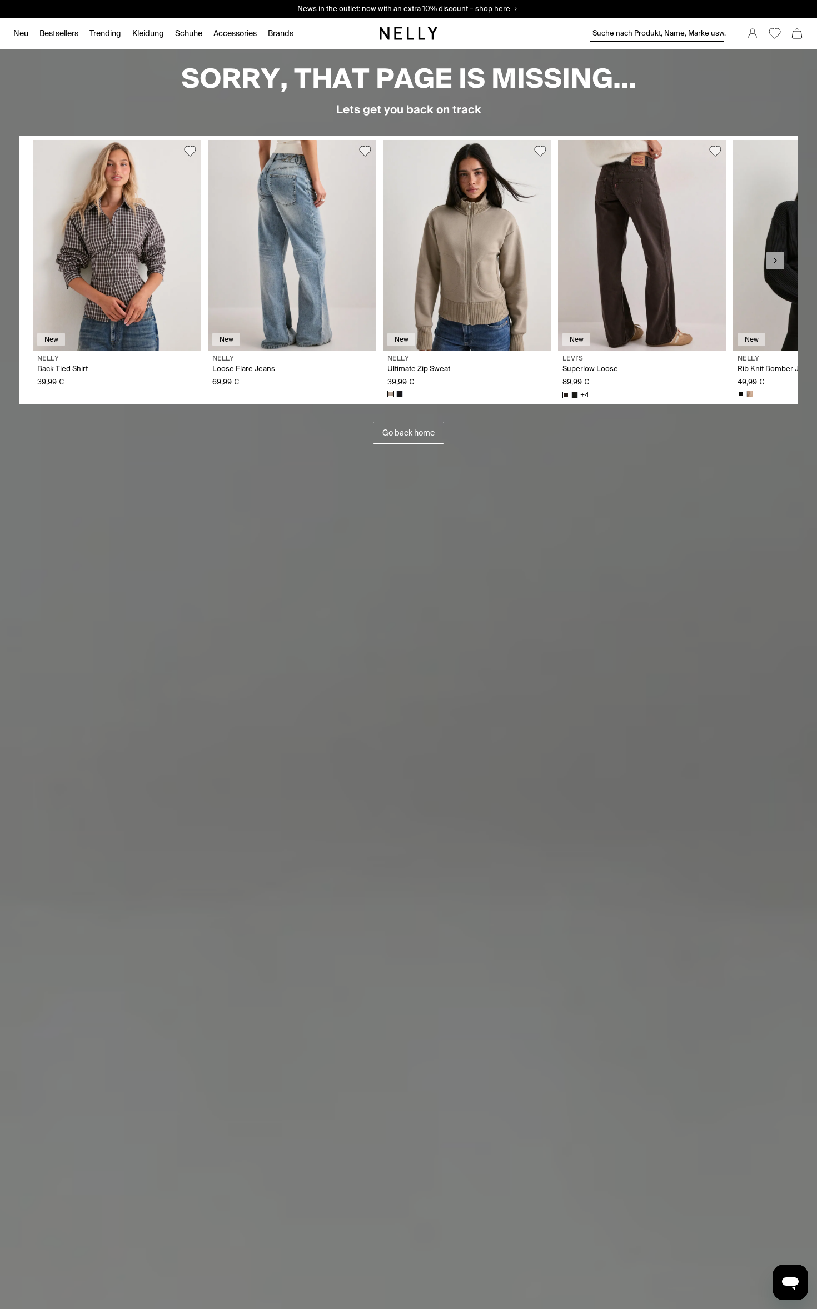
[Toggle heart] (190, 151)
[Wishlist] (774, 33)
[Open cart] (797, 33)
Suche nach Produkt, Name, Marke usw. (658, 33)
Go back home (408, 433)
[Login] (752, 33)
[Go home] (408, 33)
